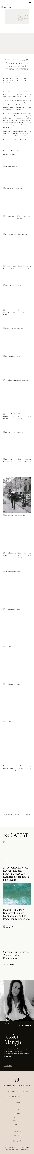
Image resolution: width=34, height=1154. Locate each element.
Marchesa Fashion (15, 150)
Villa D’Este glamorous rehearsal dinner (16, 808)
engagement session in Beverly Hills (13, 771)
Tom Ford (15, 154)
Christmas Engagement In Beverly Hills (17, 814)
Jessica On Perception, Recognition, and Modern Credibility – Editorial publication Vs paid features (16, 873)
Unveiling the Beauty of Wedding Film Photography (16, 955)
